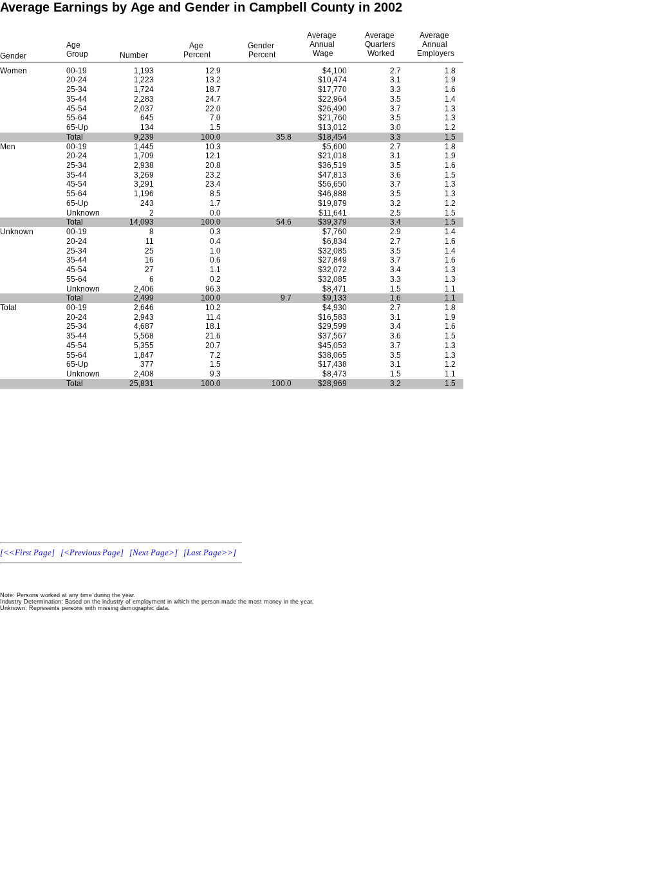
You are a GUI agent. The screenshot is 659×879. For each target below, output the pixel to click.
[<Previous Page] (92, 552)
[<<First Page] (27, 552)
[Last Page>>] (209, 552)
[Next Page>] (153, 552)
